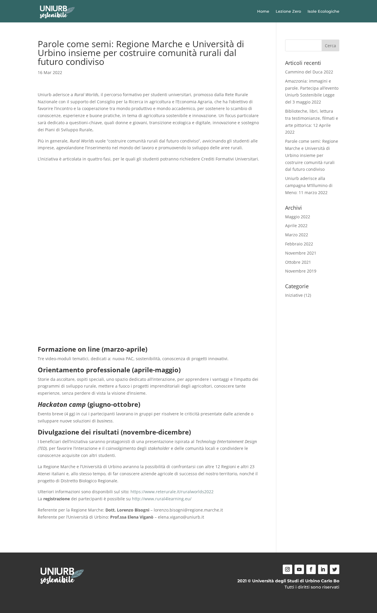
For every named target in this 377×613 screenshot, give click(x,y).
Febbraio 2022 (299, 244)
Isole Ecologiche (323, 11)
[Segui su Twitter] (334, 569)
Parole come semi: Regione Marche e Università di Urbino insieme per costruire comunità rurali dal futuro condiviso (311, 155)
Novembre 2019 (300, 271)
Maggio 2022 (297, 216)
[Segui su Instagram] (287, 569)
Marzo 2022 (296, 234)
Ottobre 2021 (298, 262)
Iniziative (294, 295)
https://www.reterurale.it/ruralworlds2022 (172, 491)
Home (263, 11)
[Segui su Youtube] (299, 569)
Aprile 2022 (296, 225)
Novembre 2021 (300, 253)
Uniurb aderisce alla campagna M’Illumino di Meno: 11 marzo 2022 (309, 185)
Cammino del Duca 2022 (309, 72)
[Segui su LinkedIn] (323, 569)
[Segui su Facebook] (311, 569)
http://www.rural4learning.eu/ (161, 498)
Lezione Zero (288, 11)
